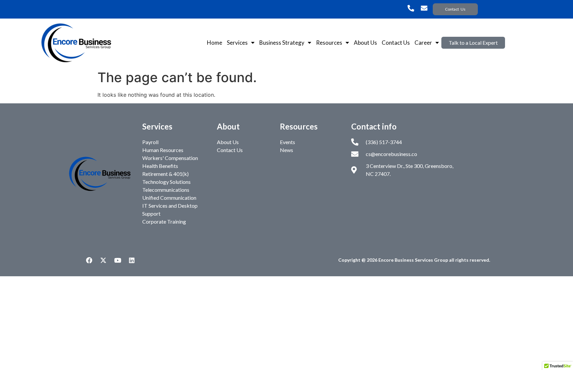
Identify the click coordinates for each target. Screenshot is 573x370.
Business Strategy (281, 42)
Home (214, 42)
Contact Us (396, 42)
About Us (365, 42)
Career (423, 42)
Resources (329, 42)
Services (237, 42)
